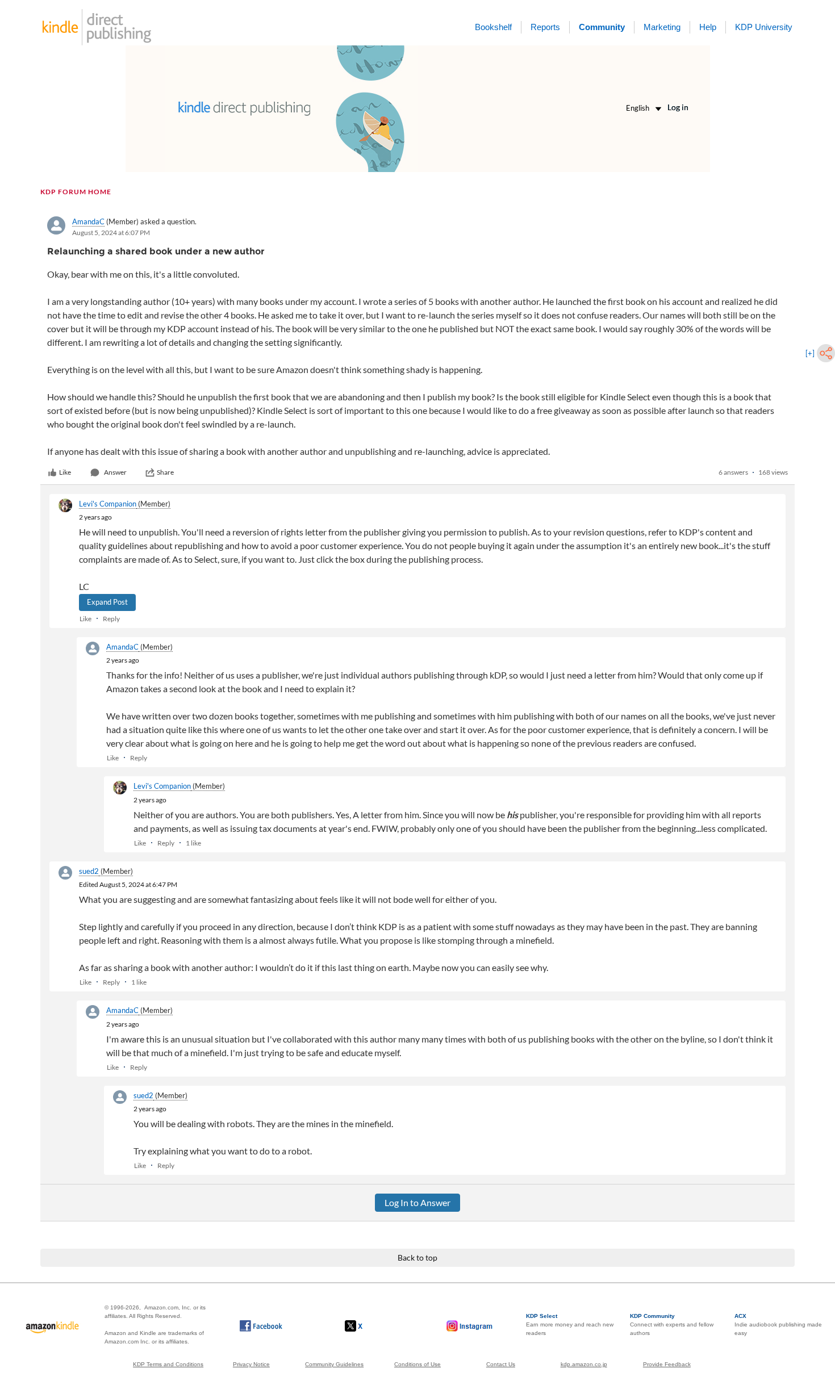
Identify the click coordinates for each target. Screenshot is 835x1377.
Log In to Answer (417, 1202)
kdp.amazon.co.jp (584, 1364)
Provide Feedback (667, 1364)
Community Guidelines (334, 1364)
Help (707, 27)
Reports (545, 27)
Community (602, 27)
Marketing (662, 27)
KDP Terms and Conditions (168, 1364)
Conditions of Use (417, 1364)
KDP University (763, 27)
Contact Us (500, 1364)
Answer (115, 472)
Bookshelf (493, 27)
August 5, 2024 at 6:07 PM (111, 232)
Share (165, 472)
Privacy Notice (251, 1364)
